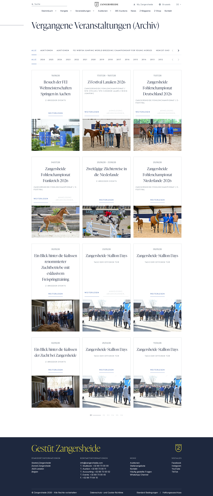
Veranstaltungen (83, 11)
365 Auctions (121, 11)
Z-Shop (157, 11)
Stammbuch (47, 11)
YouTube (176, 469)
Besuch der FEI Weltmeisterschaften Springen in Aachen (55, 87)
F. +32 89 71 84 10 (89, 477)
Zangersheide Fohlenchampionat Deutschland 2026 (157, 87)
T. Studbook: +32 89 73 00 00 (94, 466)
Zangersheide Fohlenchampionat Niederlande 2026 (157, 174)
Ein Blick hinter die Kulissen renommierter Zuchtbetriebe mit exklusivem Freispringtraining (55, 267)
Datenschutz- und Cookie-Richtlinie (106, 492)
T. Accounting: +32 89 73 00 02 (95, 471)
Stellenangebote (137, 466)
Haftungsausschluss (172, 492)
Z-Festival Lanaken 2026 (106, 82)
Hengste (64, 11)
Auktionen (103, 11)
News (133, 11)
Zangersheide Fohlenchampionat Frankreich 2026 (55, 174)
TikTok (175, 471)
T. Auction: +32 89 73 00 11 (93, 469)
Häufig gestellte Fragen (141, 471)
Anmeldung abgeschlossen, (116, 111)
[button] (173, 50)
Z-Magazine (145, 11)
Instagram (176, 466)
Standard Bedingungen (147, 492)
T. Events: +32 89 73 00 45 (93, 474)
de (177, 4)
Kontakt (168, 11)
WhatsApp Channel (139, 474)
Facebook (176, 463)
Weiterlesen (55, 113)
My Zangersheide (145, 4)
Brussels (166, 4)
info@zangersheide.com (91, 463)
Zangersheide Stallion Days (106, 255)
